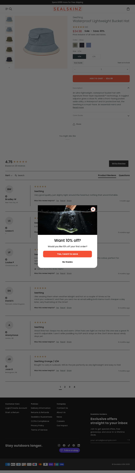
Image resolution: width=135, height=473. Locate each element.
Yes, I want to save (67, 254)
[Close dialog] (93, 209)
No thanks (67, 262)
